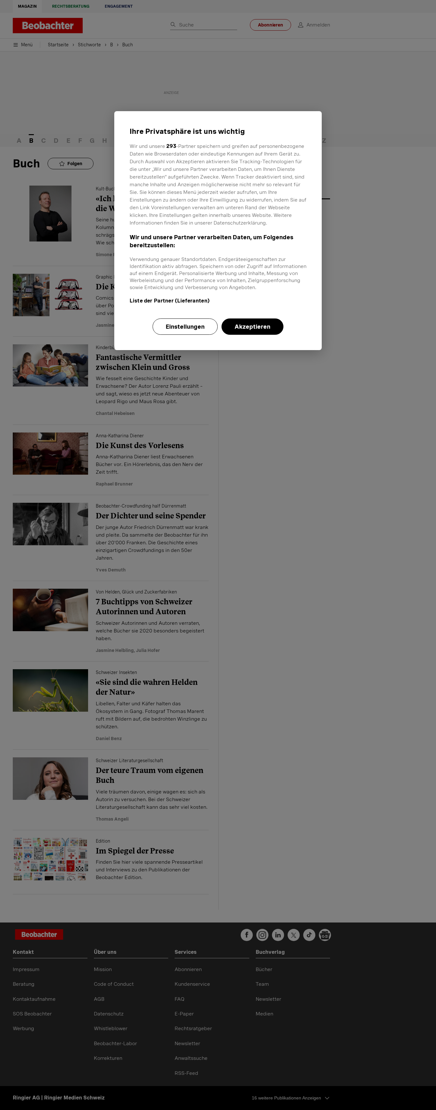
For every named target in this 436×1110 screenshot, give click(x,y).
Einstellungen (185, 326)
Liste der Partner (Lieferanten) (170, 301)
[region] (218, 230)
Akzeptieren (252, 326)
